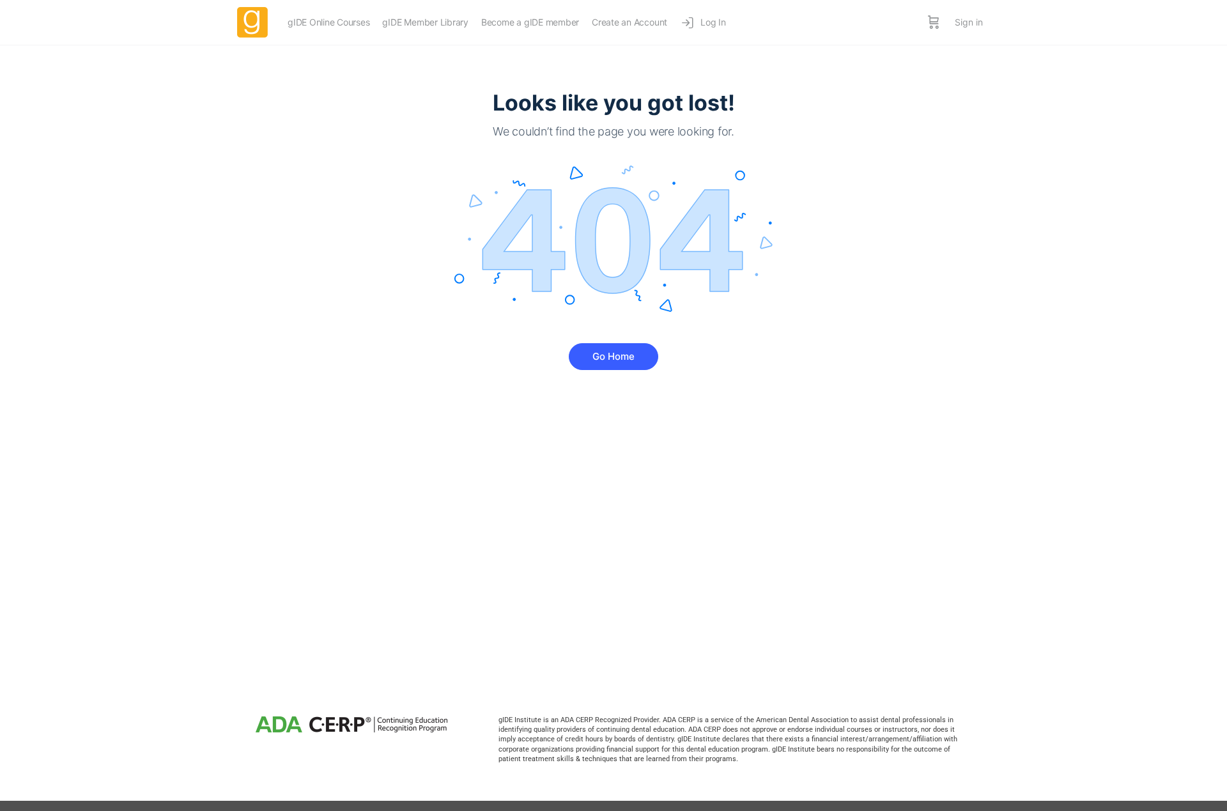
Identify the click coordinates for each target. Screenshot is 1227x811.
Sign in (969, 22)
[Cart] (933, 22)
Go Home (613, 356)
